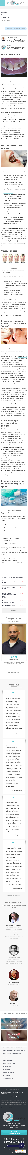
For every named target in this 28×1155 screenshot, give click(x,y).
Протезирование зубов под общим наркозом (12, 1054)
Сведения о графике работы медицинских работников (12, 1092)
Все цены (13, 611)
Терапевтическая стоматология (9, 14)
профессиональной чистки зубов (13, 537)
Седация (5, 1058)
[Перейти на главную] (15, 3)
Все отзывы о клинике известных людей (13, 1013)
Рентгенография (8, 193)
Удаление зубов (7, 1066)
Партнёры (14, 1152)
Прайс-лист (14, 1096)
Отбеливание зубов (8, 1078)
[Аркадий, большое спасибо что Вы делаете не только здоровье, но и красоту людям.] (14, 975)
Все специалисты (13, 672)
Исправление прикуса (8, 1072)
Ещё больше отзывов (13, 896)
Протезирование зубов (9, 1063)
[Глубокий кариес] (14, 68)
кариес (24, 127)
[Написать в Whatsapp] (22, 3)
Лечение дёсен (6, 1075)
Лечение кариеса (5, 17)
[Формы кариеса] (14, 259)
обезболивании (22, 356)
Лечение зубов (6, 1069)
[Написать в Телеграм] (26, 3)
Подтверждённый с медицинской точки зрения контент (16, 28)
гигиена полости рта (16, 524)
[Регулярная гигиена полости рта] (14, 498)
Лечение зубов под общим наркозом (12, 1048)
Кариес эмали (7, 276)
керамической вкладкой (13, 436)
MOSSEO (10, 1107)
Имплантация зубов (8, 1060)
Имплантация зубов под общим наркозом (14, 1050)
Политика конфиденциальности (14, 1089)
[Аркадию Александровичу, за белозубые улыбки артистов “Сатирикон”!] (14, 950)
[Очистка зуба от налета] (14, 337)
